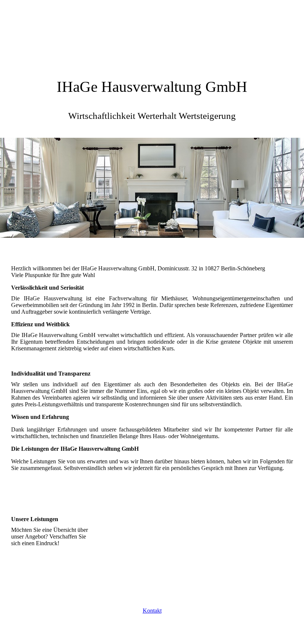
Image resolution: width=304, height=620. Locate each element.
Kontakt (152, 610)
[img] (152, 35)
